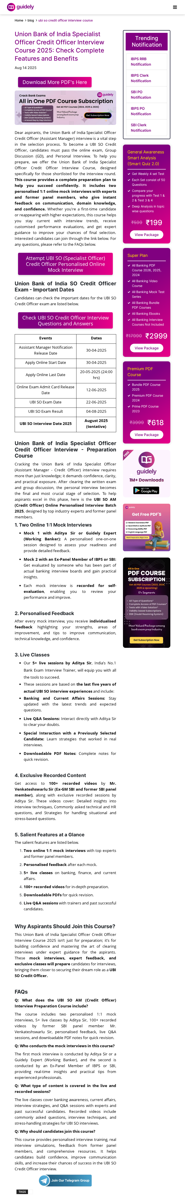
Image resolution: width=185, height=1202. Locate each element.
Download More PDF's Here (55, 82)
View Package (147, 234)
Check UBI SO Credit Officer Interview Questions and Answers (65, 320)
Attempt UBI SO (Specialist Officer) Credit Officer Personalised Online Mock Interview (65, 264)
